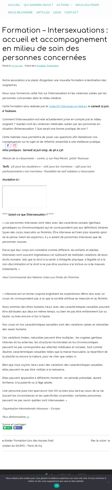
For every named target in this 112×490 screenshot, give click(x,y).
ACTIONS (63, 4)
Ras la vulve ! (99, 440)
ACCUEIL (14, 4)
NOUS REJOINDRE (20, 12)
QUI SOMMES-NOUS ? (38, 4)
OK (56, 485)
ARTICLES (43, 12)
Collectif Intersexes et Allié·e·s (68, 106)
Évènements (53, 66)
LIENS (57, 12)
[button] (70, 5)
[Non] (108, 482)
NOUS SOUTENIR (87, 4)
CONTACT (71, 12)
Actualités (41, 66)
